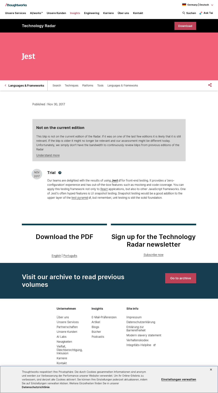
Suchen (191, 13)
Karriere (62, 358)
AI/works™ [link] (36, 13)
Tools (100, 85)
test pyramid (79, 197)
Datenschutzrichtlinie (36, 387)
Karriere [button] (108, 13)
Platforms (87, 85)
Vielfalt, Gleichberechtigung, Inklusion (70, 350)
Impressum (134, 317)
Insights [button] (75, 13)
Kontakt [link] (138, 13)
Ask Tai (208, 13)
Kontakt (62, 363)
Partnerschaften (67, 327)
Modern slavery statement (143, 335)
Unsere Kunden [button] (56, 13)
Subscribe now (153, 254)
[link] (185, 26)
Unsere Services (68, 322)
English (56, 255)
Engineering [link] (91, 13)
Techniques (71, 85)
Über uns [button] (123, 13)
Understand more (48, 155)
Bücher (96, 331)
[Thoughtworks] (16, 3)
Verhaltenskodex (137, 340)
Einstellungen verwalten (178, 379)
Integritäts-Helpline (138, 345)
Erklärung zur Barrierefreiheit (136, 328)
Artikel (96, 322)
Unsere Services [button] (15, 13)
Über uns (63, 317)
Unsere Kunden (67, 331)
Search (57, 85)
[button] (59, 172)
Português (70, 255)
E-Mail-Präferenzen (104, 317)
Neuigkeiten (64, 341)
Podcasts (98, 336)
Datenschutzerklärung (140, 322)
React (104, 189)
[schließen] (210, 369)
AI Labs (62, 336)
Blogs (95, 327)
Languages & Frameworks (122, 85)
